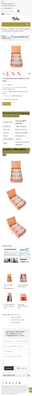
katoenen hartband (16, 317)
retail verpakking (15, 322)
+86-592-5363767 (8, 8)
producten (11, 29)
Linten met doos (15, 314)
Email (7, 104)
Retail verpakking (25, 29)
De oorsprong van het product (10, 87)
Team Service (7, 246)
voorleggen (9, 368)
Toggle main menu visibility (27, 24)
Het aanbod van (7, 96)
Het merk (5, 85)
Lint (17, 29)
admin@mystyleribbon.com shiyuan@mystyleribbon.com (9, 4)
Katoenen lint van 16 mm (18, 319)
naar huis (4, 29)
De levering (5, 91)
